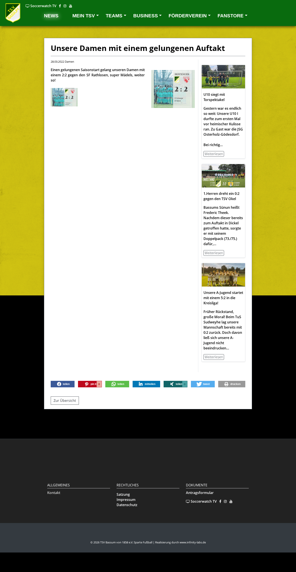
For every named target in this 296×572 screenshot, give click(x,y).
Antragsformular (200, 492)
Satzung (123, 494)
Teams (114, 15)
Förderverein (188, 15)
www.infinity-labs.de (193, 542)
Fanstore (231, 15)
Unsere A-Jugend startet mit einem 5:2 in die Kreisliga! (223, 297)
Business (145, 15)
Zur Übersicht (65, 400)
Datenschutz (127, 504)
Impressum (126, 499)
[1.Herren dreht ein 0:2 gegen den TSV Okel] (223, 175)
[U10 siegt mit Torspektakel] (223, 76)
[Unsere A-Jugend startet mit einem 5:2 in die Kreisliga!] (223, 274)
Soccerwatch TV (42, 5)
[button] (63, 384)
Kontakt (53, 492)
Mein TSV (83, 15)
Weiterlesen (214, 154)
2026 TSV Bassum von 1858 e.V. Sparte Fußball (122, 542)
